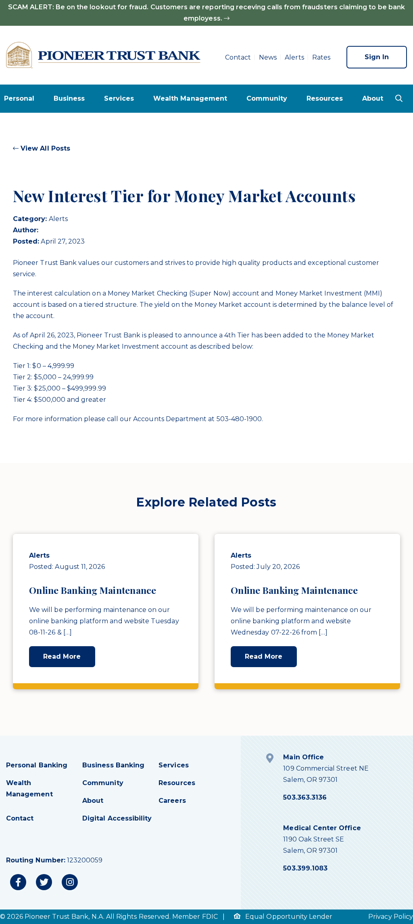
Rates (321, 57)
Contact (238, 57)
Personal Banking (36, 765)
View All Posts (44, 148)
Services (119, 98)
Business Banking (113, 765)
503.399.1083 (305, 868)
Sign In (377, 57)
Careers (172, 800)
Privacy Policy (390, 916)
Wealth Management (190, 98)
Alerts (294, 57)
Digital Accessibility (117, 818)
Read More (62, 656)
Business (69, 98)
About (372, 98)
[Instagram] (70, 882)
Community (267, 98)
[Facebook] (18, 882)
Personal (19, 98)
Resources (325, 98)
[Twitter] (44, 882)
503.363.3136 (305, 797)
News (268, 57)
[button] (399, 98)
